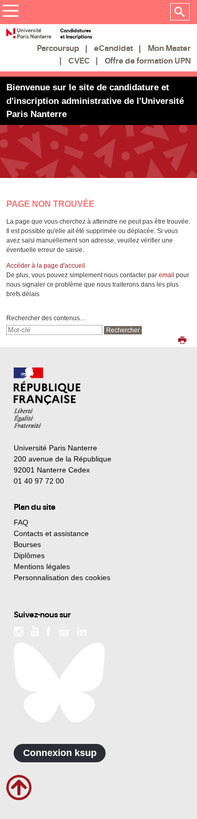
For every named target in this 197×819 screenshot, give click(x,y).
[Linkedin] (81, 630)
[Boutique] (64, 630)
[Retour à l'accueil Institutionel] (47, 398)
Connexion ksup (60, 753)
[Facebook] (48, 630)
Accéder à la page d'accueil (45, 265)
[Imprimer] (182, 341)
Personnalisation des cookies (62, 577)
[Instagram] (19, 630)
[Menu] (10, 12)
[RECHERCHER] (180, 12)
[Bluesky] (59, 682)
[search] (54, 330)
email (166, 275)
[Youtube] (35, 630)
